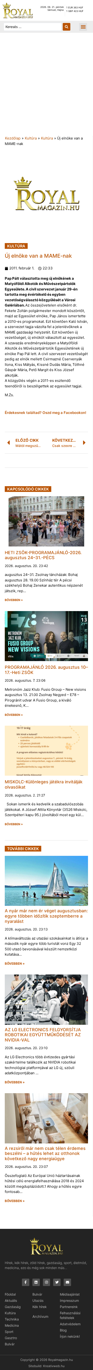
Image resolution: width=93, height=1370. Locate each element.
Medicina (12, 1325)
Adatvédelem (70, 1324)
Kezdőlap (13, 138)
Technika (12, 1319)
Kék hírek (39, 1307)
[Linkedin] (36, 1282)
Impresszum (69, 1300)
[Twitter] (57, 1282)
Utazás (37, 1300)
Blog (63, 1330)
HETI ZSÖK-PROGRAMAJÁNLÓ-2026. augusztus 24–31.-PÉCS (43, 555)
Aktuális (11, 1300)
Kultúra (31, 138)
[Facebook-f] (25, 1282)
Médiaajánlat (70, 1294)
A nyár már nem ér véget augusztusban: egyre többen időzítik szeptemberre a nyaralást (46, 916)
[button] (83, 27)
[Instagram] (46, 1282)
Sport (9, 1332)
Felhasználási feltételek (70, 1315)
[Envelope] (67, 1282)
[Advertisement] (46, 86)
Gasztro (11, 1338)
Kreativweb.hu (54, 1366)
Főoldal (10, 1294)
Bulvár (10, 1344)
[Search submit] (66, 27)
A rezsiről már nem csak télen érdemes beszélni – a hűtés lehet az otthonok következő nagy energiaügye (45, 1153)
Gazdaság (13, 1307)
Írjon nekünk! (70, 1336)
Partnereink (69, 1307)
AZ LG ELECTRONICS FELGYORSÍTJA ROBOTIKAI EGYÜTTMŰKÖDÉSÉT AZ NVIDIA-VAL (43, 1034)
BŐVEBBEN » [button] (14, 600)
